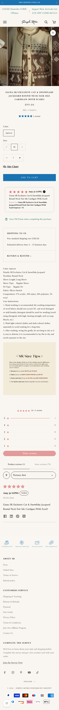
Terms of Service (10, 575)
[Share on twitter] (24, 516)
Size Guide (8, 612)
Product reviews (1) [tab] (16, 464)
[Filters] (6, 475)
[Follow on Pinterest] (21, 672)
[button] (26, 116)
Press (5, 565)
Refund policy (9, 581)
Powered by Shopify (41, 688)
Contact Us (8, 633)
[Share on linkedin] (11, 516)
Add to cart (29, 177)
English (28, 681)
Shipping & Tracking (12, 597)
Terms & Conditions (12, 623)
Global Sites (8, 570)
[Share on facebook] (5, 516)
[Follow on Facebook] (4, 672)
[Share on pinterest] (18, 516)
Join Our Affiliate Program (14, 628)
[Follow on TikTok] (37, 672)
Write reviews (30, 453)
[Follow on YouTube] (29, 672)
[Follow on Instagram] (12, 672)
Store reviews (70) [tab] (43, 464)
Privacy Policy (9, 617)
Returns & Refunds (11, 602)
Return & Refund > (19, 256)
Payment (7, 607)
